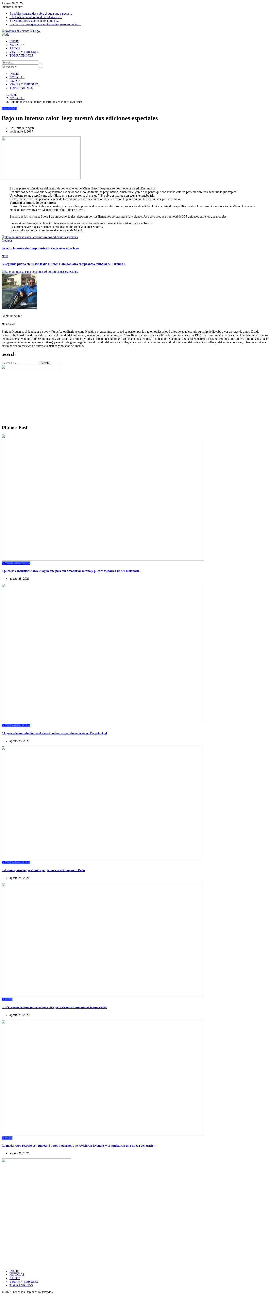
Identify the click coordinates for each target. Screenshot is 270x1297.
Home (13, 94)
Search (45, 363)
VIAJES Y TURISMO (23, 52)
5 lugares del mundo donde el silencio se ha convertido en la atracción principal (54, 733)
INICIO (14, 41)
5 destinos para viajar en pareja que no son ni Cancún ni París (43, 870)
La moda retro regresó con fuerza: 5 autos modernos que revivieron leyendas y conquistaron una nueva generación (78, 1145)
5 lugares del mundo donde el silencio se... (35, 17)
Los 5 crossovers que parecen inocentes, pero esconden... (45, 24)
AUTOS (14, 48)
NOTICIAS (17, 44)
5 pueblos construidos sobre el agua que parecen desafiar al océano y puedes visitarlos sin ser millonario (71, 571)
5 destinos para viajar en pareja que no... (34, 20)
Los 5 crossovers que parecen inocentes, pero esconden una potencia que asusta (54, 1007)
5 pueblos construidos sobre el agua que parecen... (40, 13)
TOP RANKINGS (21, 55)
